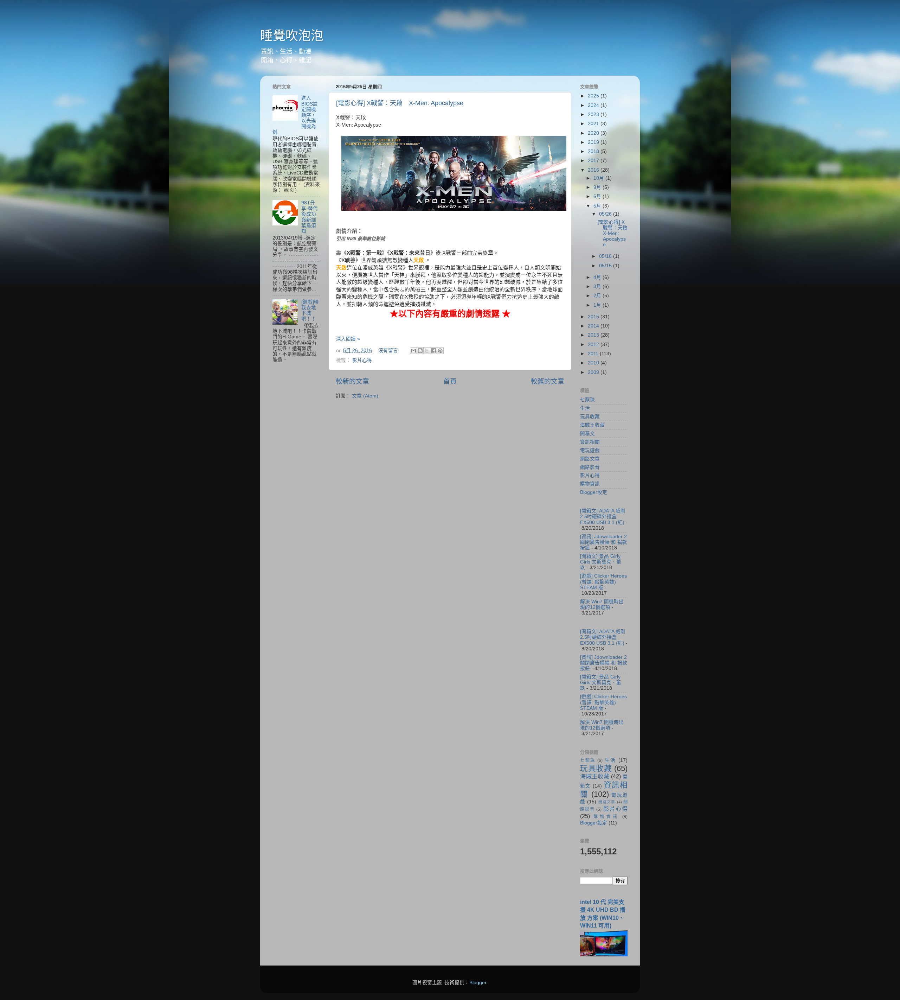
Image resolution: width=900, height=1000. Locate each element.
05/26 (606, 214)
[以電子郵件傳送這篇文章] (413, 350)
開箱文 (587, 433)
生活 (585, 408)
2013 (594, 335)
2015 (594, 316)
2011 (594, 353)
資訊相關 (590, 442)
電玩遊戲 (590, 450)
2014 (594, 326)
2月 (598, 295)
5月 (598, 206)
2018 (594, 151)
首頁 (450, 381)
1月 (598, 305)
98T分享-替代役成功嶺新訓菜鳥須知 (309, 217)
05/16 (606, 256)
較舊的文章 (547, 381)
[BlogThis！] (420, 350)
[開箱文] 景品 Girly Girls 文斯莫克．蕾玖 (600, 562)
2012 (594, 344)
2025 (594, 95)
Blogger (477, 982)
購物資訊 (590, 483)
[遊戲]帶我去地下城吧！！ (310, 310)
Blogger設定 (593, 492)
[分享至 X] (426, 350)
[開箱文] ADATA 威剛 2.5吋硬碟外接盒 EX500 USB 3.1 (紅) (602, 516)
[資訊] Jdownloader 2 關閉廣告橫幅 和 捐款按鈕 (603, 542)
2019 (594, 142)
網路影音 (590, 467)
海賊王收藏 (592, 425)
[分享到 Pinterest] (440, 350)
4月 (598, 277)
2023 (594, 114)
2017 (594, 160)
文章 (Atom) (365, 396)
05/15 (606, 265)
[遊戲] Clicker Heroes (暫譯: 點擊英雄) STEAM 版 (603, 581)
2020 (594, 133)
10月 (599, 178)
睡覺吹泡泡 (291, 35)
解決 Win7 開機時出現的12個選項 (602, 604)
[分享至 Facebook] (433, 350)
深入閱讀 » (348, 339)
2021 (594, 123)
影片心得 (362, 360)
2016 (594, 170)
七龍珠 (587, 399)
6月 (598, 196)
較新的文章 (352, 381)
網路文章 (590, 458)
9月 (598, 187)
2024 (594, 105)
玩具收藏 (590, 416)
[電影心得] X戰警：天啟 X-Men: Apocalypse (399, 103)
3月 (598, 286)
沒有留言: (389, 350)
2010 (594, 362)
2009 (594, 372)
